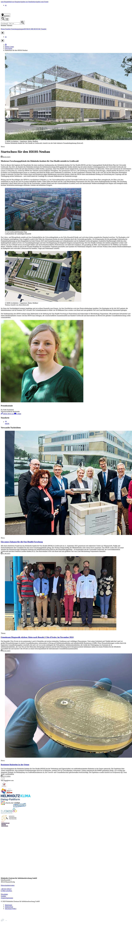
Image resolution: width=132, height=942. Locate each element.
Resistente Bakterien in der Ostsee (15, 765)
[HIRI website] (5, 937)
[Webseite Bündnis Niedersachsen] (7, 793)
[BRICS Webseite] (6, 918)
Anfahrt (3, 896)
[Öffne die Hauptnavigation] (7, 19)
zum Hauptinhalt (6, 2)
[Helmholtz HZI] (23, 12)
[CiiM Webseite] (6, 923)
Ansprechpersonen (7, 898)
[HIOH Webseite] (5, 930)
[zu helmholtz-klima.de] (16, 800)
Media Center (9, 47)
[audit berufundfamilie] (4, 787)
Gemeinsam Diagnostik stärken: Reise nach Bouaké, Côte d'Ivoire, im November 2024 (37, 637)
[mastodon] (2, 867)
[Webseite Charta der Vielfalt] (13, 807)
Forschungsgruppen (17, 29)
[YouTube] (2, 871)
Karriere (8, 29)
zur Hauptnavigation (19, 2)
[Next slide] (4, 778)
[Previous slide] (1, 778)
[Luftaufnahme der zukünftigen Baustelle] (43, 230)
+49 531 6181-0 (6, 889)
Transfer (43, 29)
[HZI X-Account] (2, 851)
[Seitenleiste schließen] (2, 33)
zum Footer (44, 2)
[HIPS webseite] (5, 933)
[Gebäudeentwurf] (43, 301)
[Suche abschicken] (22, 23)
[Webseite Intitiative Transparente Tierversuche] (9, 820)
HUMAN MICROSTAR (32, 29)
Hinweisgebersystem (7, 885)
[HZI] (6, 45)
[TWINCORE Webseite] (6, 940)
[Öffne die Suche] (3, 19)
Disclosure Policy (10, 908)
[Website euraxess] (9, 813)
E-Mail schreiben (6, 891)
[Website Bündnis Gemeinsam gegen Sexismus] (5, 826)
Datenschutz (9, 907)
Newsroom (8, 48)
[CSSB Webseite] (5, 926)
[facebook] (2, 855)
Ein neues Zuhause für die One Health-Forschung (22, 542)
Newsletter (4, 894)
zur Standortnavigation (33, 2)
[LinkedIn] (2, 863)
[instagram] (2, 859)
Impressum (8, 905)
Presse (3, 29)
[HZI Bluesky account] (2, 875)
